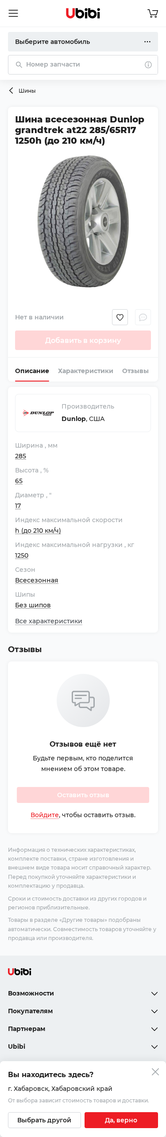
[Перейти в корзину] (152, 13)
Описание (32, 371)
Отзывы (135, 371)
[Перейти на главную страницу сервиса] (83, 13)
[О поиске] (148, 64)
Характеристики (85, 371)
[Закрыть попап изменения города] (155, 1072)
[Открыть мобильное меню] (13, 13)
